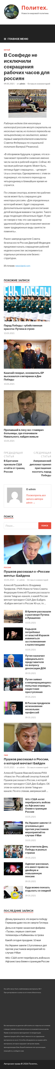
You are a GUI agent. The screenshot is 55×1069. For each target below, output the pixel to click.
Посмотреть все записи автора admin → (36, 499)
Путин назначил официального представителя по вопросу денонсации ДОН (35, 662)
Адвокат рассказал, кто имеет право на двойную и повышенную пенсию (37, 870)
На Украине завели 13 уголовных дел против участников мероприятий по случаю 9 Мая (38, 829)
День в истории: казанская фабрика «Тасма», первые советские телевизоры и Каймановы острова (25, 931)
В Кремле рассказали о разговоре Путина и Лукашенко (38, 614)
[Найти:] (27, 525)
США (6, 755)
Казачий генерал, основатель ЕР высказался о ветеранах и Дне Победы (24, 376)
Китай (7, 50)
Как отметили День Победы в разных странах (36, 849)
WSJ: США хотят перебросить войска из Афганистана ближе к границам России (37, 805)
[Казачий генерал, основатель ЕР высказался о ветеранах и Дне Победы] (27, 369)
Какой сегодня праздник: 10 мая (23, 940)
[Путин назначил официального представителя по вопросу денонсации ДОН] (13, 666)
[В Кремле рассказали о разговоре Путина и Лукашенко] (13, 622)
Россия (7, 567)
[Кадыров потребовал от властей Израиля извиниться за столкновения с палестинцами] (13, 639)
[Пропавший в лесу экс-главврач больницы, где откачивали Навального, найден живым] (27, 426)
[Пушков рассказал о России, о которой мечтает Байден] (27, 752)
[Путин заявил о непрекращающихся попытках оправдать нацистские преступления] (13, 689)
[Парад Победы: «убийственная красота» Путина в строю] (27, 322)
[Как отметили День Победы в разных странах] (13, 857)
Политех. (34, 7)
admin (22, 83)
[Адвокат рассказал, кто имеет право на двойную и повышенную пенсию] (13, 874)
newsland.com (22, 265)
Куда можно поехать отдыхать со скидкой (38, 889)
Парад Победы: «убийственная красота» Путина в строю (23, 327)
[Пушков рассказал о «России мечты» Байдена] (27, 564)
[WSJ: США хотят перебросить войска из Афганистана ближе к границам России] (13, 809)
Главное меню (18, 38)
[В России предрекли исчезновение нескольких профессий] (13, 713)
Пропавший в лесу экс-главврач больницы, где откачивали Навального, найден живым (24, 433)
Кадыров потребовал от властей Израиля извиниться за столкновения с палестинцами (37, 636)
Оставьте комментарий (39, 83)
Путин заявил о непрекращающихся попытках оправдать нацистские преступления (38, 685)
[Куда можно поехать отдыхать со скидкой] (13, 898)
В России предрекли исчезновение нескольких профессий (37, 708)
